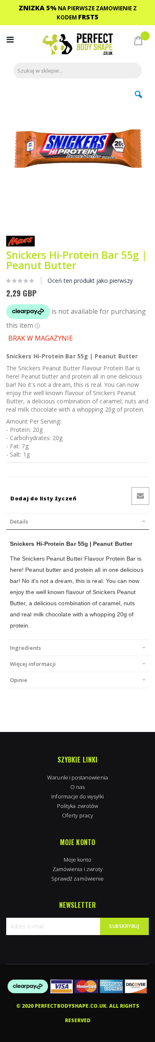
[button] (138, 100)
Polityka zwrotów (77, 806)
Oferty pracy (77, 815)
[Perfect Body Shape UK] (78, 45)
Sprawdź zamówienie (77, 878)
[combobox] (77, 70)
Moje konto (78, 859)
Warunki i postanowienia (77, 777)
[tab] (77, 521)
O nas (77, 787)
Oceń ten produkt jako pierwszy (90, 280)
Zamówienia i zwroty (77, 869)
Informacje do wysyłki (77, 796)
